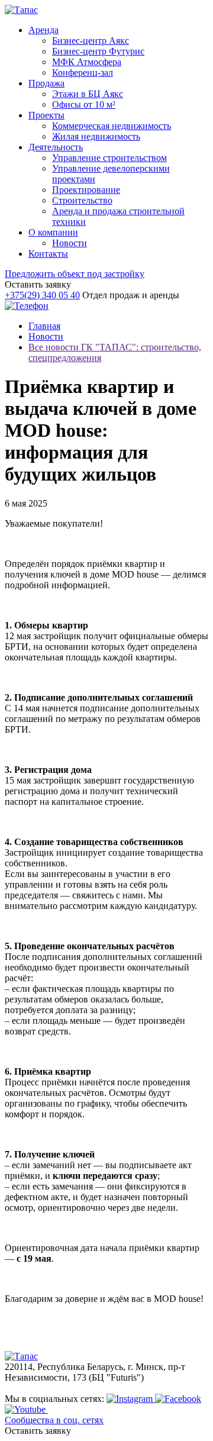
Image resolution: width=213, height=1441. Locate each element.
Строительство (82, 200)
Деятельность (55, 147)
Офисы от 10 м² (83, 104)
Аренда (43, 30)
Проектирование (86, 190)
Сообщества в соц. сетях (54, 1420)
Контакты (48, 254)
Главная (44, 326)
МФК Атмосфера (86, 62)
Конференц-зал (82, 72)
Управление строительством (109, 158)
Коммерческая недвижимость (111, 126)
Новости (69, 243)
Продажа (46, 83)
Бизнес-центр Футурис (98, 51)
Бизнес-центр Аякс (90, 41)
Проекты (46, 115)
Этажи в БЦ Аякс (87, 94)
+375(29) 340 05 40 (42, 295)
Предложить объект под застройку (74, 274)
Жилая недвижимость (96, 136)
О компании (53, 232)
